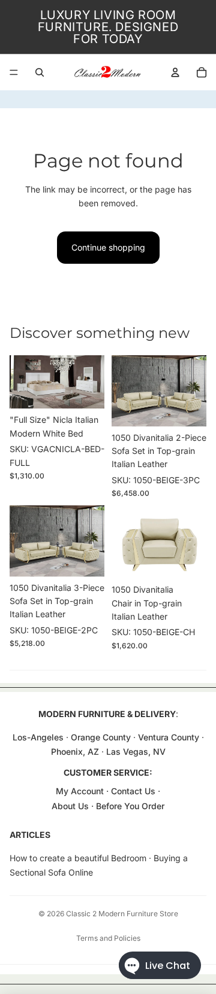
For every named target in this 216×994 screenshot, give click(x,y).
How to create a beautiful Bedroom (78, 858)
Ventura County (168, 737)
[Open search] (39, 72)
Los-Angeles (38, 737)
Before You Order (130, 806)
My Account (80, 791)
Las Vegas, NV (136, 751)
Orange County (101, 737)
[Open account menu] (175, 72)
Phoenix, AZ (76, 751)
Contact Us (133, 791)
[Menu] (14, 72)
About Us (71, 806)
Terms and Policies (108, 938)
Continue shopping (108, 247)
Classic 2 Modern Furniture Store (122, 913)
